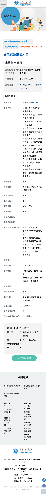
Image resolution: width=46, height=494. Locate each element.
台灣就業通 (7, 404)
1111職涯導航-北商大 (7, 430)
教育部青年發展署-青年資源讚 (27, 415)
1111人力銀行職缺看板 (27, 436)
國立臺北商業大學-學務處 (11, 394)
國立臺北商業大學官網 (12, 386)
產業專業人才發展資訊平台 (27, 405)
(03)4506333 (26, 474)
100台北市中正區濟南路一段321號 (30, 460)
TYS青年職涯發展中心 (8, 411)
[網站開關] (3, 3)
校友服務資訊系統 (27, 423)
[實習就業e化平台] (23, 3)
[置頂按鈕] (43, 491)
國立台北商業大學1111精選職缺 (7, 421)
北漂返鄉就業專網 (27, 429)
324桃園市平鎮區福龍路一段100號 (30, 470)
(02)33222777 (25, 465)
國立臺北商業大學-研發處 (32, 387)
